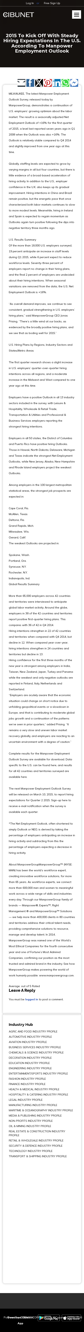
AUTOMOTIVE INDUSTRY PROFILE (30, 1036)
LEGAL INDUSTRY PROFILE (26, 1100)
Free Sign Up (52, 3)
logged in (31, 999)
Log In (30, 3)
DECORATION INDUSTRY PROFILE (30, 1057)
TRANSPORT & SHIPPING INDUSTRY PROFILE (38, 1156)
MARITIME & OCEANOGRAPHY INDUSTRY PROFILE (41, 1110)
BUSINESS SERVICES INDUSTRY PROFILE (35, 1047)
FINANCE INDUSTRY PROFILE (27, 1084)
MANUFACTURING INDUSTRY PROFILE (33, 1105)
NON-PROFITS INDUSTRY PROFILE (31, 1121)
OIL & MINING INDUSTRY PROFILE (30, 1126)
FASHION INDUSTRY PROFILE (27, 1079)
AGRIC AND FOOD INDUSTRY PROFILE (33, 1031)
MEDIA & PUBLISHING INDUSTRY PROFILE (35, 1115)
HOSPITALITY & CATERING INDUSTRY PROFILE (38, 1094)
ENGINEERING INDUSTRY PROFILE (30, 1068)
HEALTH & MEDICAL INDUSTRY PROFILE (34, 1089)
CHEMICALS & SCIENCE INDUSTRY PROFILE (36, 1052)
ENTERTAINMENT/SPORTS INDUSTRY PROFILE (38, 1073)
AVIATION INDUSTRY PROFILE (28, 1042)
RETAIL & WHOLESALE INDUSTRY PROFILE (36, 1140)
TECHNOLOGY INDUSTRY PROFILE (31, 1151)
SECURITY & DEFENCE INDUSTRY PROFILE (36, 1145)
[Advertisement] (20, 1218)
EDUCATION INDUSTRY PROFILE (29, 1063)
